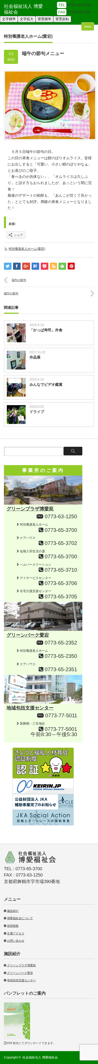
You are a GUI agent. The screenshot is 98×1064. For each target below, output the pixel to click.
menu (87, 26)
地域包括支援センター (30, 707)
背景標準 (44, 19)
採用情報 (13, 925)
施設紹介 (13, 910)
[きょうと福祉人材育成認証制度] (43, 749)
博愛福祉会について (20, 918)
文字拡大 (26, 19)
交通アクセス (15, 933)
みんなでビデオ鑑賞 (46, 384)
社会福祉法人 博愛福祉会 (40, 1057)
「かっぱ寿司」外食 (46, 330)
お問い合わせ (15, 940)
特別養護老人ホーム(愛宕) (27, 249)
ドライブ (37, 412)
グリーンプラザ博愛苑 (30, 508)
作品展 (35, 357)
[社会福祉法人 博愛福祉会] (25, 9)
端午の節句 (19, 280)
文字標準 (9, 19)
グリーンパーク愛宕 (28, 635)
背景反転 (62, 19)
